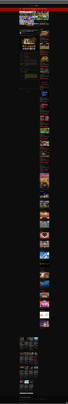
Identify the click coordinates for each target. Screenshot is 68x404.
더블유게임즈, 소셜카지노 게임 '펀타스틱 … (44, 307)
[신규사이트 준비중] (44, 82)
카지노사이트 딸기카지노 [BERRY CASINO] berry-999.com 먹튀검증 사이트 (27, 358)
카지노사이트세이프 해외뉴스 (43, 211)
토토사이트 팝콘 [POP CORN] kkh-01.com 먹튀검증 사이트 (31, 372)
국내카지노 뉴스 (42, 191)
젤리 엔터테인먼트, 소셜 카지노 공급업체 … (44, 318)
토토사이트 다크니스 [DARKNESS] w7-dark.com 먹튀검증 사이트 (26, 343)
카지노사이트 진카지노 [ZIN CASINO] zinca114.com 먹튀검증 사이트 (22, 343)
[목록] (37, 32)
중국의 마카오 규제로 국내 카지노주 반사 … (44, 199)
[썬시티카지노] (44, 58)
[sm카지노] (44, 130)
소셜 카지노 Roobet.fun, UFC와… (43, 327)
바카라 (29, 8)
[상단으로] (66, 402)
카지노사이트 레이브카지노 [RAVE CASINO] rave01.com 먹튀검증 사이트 (27, 372)
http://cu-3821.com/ (27, 56)
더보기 (48, 191)
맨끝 (32, 393)
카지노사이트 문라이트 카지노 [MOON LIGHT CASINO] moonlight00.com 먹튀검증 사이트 (31, 344)
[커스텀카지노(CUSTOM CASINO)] (29, 43)
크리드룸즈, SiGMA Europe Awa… (43, 267)
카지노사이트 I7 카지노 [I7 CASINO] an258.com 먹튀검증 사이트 (31, 386)
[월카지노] (44, 93)
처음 (20, 393)
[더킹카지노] (44, 164)
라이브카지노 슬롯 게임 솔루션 (22, 64)
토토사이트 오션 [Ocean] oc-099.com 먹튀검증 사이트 (36, 343)
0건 (22, 33)
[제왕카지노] (44, 118)
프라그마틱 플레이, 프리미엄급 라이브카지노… (44, 247)
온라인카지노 (32, 8)
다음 (31, 393)
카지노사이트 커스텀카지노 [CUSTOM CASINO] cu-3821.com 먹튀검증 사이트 (36, 358)
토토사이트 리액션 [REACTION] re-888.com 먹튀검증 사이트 (36, 372)
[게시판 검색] (37, 336)
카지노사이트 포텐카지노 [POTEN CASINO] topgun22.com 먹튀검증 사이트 (31, 358)
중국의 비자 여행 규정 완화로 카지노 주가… (44, 219)
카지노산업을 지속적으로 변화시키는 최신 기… (44, 287)
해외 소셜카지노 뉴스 (42, 310)
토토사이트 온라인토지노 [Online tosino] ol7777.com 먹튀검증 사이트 (22, 372)
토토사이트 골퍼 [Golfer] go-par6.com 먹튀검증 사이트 (26, 386)
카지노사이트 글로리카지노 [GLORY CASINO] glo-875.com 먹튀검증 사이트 (22, 358)
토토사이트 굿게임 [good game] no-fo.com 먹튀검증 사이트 (22, 386)
